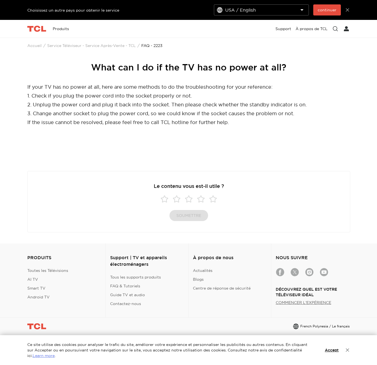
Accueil (34, 45)
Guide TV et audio (127, 294)
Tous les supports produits (135, 277)
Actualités (203, 270)
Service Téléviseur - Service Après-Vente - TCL (91, 45)
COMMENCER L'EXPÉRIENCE (303, 302)
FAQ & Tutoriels (125, 285)
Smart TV (36, 288)
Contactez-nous (125, 303)
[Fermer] (347, 350)
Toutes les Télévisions (47, 270)
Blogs (198, 279)
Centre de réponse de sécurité (222, 288)
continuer (327, 9)
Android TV (38, 297)
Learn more (44, 355)
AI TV (32, 279)
